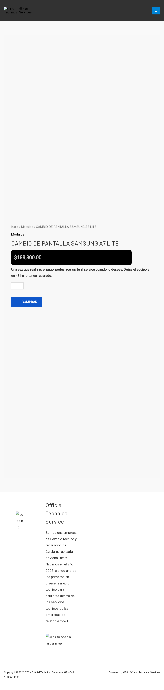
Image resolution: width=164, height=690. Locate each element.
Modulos (27, 227)
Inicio (14, 227)
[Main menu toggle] (156, 11)
